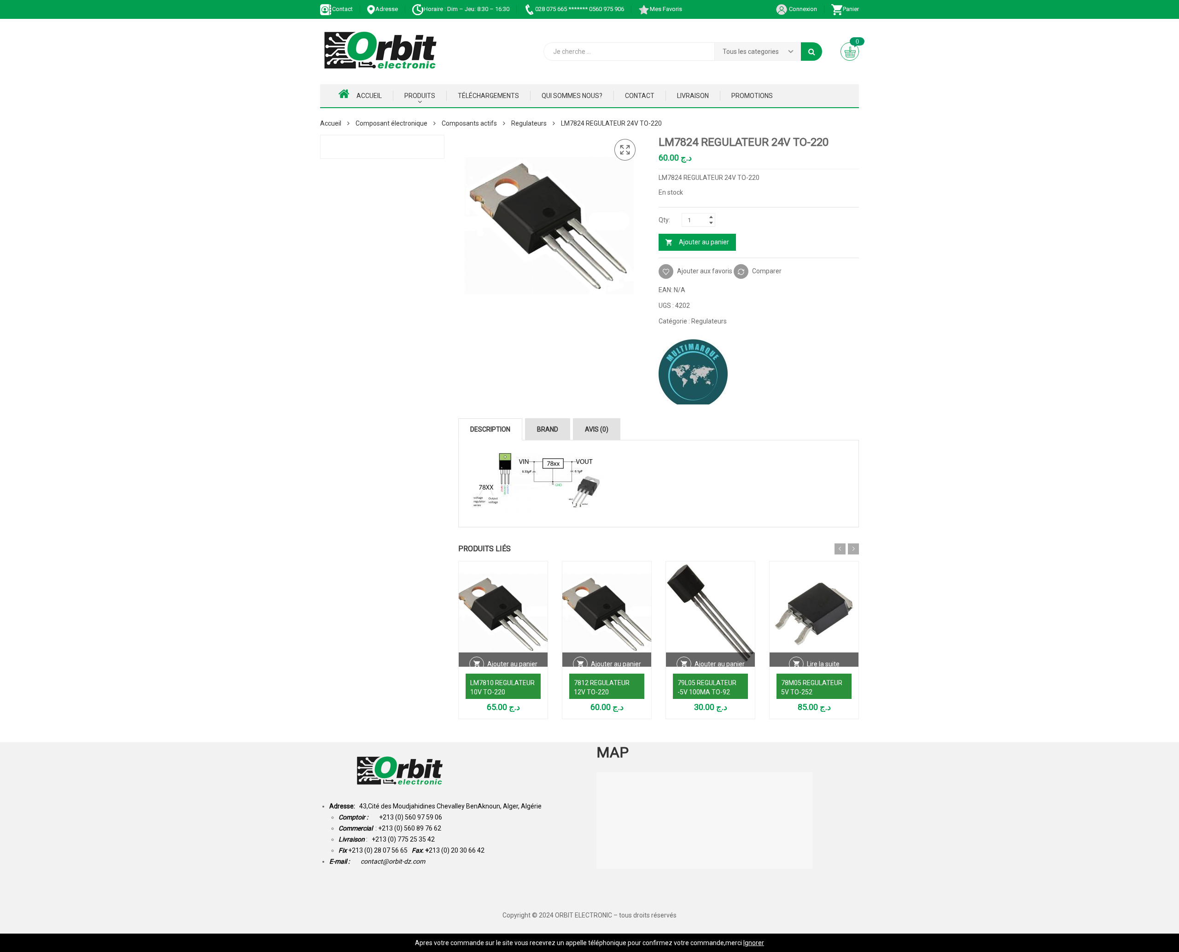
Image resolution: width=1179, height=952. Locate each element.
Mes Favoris (666, 9)
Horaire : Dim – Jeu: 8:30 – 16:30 (466, 9)
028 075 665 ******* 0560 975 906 (579, 9)
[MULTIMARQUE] (693, 369)
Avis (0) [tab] (596, 429)
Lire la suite (823, 664)
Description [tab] (490, 429)
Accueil (369, 95)
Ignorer (753, 942)
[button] (625, 150)
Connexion (802, 9)
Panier (851, 9)
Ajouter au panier (704, 242)
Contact (342, 9)
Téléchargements (488, 95)
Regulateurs (529, 123)
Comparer (767, 271)
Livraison (693, 95)
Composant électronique (391, 123)
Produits (419, 95)
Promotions (752, 95)
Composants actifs (469, 123)
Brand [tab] (547, 429)
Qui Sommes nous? (572, 95)
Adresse (386, 9)
